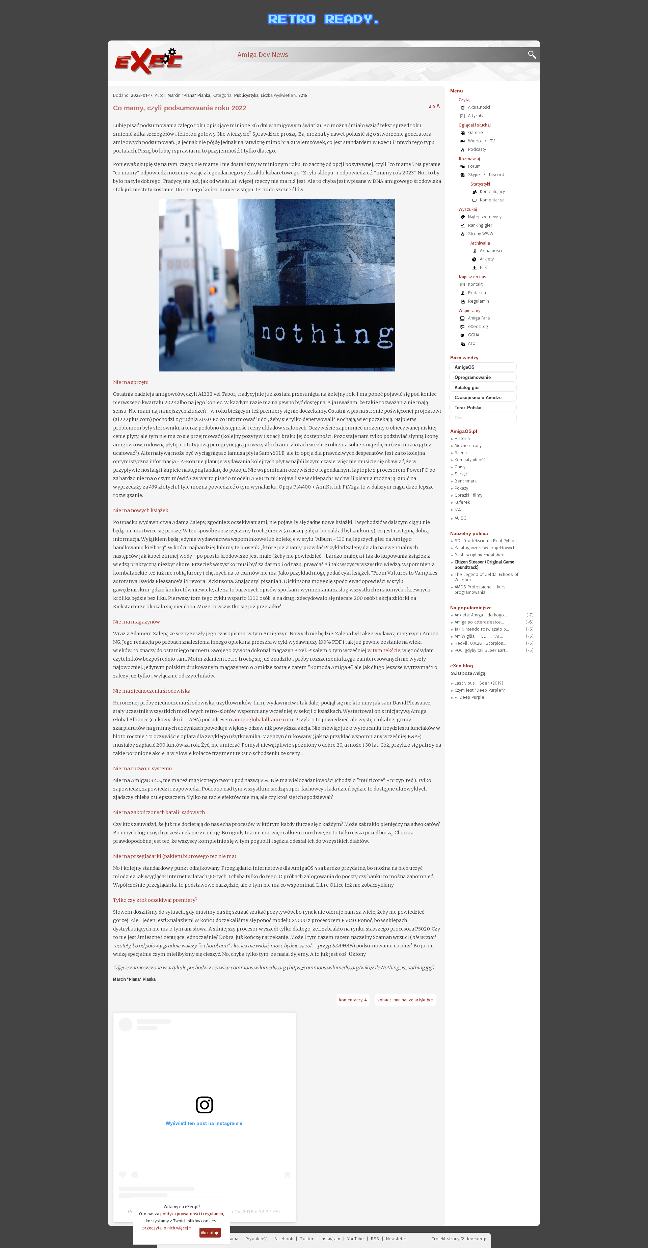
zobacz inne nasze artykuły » (405, 999)
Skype (474, 174)
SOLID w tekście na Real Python (486, 540)
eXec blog (478, 326)
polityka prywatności (180, 1213)
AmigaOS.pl (463, 431)
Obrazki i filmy (468, 495)
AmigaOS (465, 367)
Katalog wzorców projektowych (485, 547)
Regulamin (478, 301)
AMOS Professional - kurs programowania (480, 589)
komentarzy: (353, 999)
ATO (472, 343)
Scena (461, 452)
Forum (474, 166)
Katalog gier (467, 387)
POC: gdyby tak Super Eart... (481, 650)
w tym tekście (384, 650)
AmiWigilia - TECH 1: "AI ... (479, 636)
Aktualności (479, 107)
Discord (496, 174)
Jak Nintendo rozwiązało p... (482, 629)
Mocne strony (468, 445)
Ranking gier (480, 225)
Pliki (484, 267)
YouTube (355, 1238)
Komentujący (492, 191)
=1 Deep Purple (469, 697)
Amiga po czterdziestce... (479, 622)
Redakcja (477, 292)
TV (492, 140)
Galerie (475, 132)
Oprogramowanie (473, 377)
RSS (375, 1238)
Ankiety (487, 258)
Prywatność (256, 1238)
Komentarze (492, 199)
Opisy (460, 466)
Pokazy (461, 488)
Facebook (283, 1238)
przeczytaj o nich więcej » (167, 1227)
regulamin (213, 1213)
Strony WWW (480, 233)
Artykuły (475, 115)
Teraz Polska (468, 407)
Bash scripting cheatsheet (480, 554)
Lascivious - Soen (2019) (479, 683)
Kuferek (462, 502)
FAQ (458, 509)
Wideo (474, 140)
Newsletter (397, 1238)
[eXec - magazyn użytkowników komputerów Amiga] (148, 61)
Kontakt (475, 284)
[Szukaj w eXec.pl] (534, 56)
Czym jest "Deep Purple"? (480, 690)
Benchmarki (466, 480)
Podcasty (477, 149)
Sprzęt (461, 473)
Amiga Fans (479, 318)
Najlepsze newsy (485, 216)
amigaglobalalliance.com (263, 720)
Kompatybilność (470, 459)
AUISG (460, 518)
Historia (462, 438)
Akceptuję (210, 1232)
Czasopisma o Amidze (478, 397)
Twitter (307, 1238)
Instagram (330, 1238)
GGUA (473, 334)
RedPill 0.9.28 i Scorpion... (480, 643)
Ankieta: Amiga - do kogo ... (481, 614)
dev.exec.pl (476, 1238)
